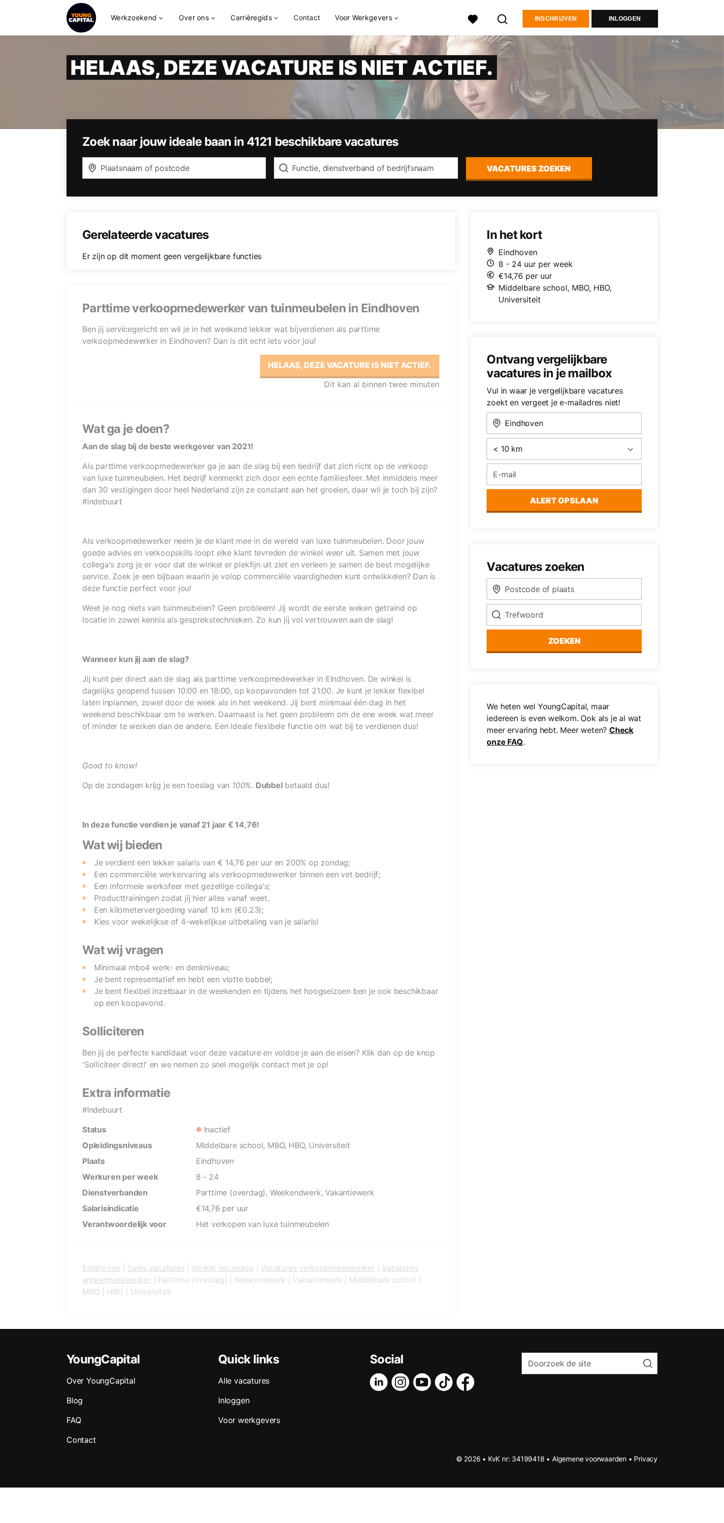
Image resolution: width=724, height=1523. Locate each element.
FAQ (73, 1420)
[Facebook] (467, 1382)
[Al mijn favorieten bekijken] (473, 18)
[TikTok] (446, 1382)
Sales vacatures (156, 1268)
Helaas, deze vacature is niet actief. (349, 365)
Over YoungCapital (100, 1381)
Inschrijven (556, 18)
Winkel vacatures (223, 1268)
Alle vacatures (243, 1381)
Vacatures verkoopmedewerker (318, 1268)
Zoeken (564, 641)
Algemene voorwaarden (589, 1459)
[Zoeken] (503, 18)
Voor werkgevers (249, 1420)
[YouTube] (424, 1382)
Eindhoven (101, 1268)
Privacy (646, 1459)
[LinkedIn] (381, 1382)
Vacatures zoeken (529, 168)
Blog (74, 1400)
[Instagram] (402, 1382)
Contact (307, 17)
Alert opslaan (564, 500)
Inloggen (625, 18)
